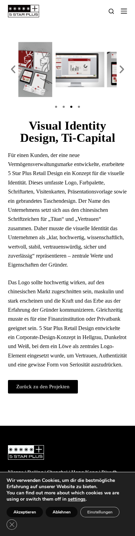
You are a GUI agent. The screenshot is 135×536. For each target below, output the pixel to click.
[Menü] (124, 11)
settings (77, 499)
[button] (13, 69)
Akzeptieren (25, 512)
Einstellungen (99, 512)
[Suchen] (111, 11)
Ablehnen (62, 512)
